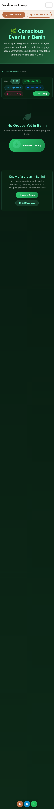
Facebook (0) (35, 87)
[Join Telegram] (27, 804)
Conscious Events (11, 71)
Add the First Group (31, 145)
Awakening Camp (14, 5)
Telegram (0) (15, 87)
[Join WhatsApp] (34, 804)
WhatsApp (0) (32, 81)
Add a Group (28, 195)
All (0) (15, 81)
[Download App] (20, 804)
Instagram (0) (15, 94)
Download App (15, 14)
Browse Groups (41, 14)
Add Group (42, 94)
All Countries (28, 203)
